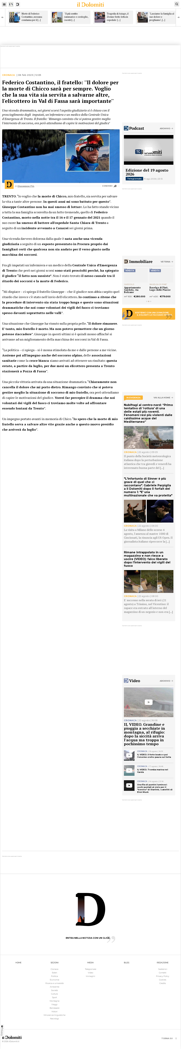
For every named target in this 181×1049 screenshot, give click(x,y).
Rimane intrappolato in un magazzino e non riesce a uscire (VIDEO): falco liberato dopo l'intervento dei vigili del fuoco (147, 559)
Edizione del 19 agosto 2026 (147, 172)
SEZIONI (55, 962)
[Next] (178, 17)
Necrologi (54, 1018)
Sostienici (162, 969)
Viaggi (54, 1004)
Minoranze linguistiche (54, 1015)
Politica (54, 976)
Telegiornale (134, 178)
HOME (18, 962)
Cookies (162, 979)
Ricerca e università (54, 983)
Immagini (90, 976)
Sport (54, 997)
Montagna (54, 1001)
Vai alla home (162, 398)
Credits (162, 983)
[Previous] (2, 17)
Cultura (54, 994)
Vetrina (165, 261)
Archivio (165, 128)
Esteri (54, 972)
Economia (54, 979)
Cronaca (8, 75)
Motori (54, 1011)
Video (90, 972)
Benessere (54, 1008)
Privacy (2, 1032)
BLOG (126, 962)
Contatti (162, 972)
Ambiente (54, 987)
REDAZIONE (162, 962)
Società (54, 990)
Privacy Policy (162, 976)
